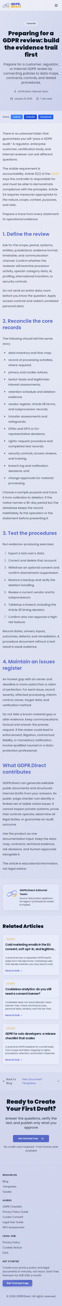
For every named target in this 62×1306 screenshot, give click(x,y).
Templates (9, 1186)
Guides (7, 1192)
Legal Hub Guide (13, 1222)
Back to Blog (11, 1081)
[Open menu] (56, 5)
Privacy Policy (11, 1242)
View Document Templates (32, 1081)
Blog (5, 1181)
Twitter (17, 117)
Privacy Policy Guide (15, 1212)
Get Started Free (17, 1283)
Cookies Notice (12, 1247)
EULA (5, 1253)
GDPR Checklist (12, 1206)
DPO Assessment (13, 1227)
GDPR (55, 174)
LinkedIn (30, 117)
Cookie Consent (13, 1217)
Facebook (45, 117)
